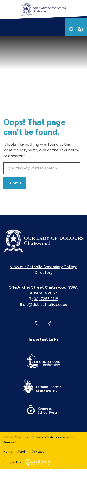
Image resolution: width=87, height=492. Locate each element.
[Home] (43, 241)
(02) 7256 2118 (45, 298)
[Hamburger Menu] (6, 30)
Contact (38, 452)
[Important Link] (43, 361)
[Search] (71, 29)
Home (7, 452)
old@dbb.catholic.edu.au (45, 304)
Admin (22, 452)
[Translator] (80, 29)
